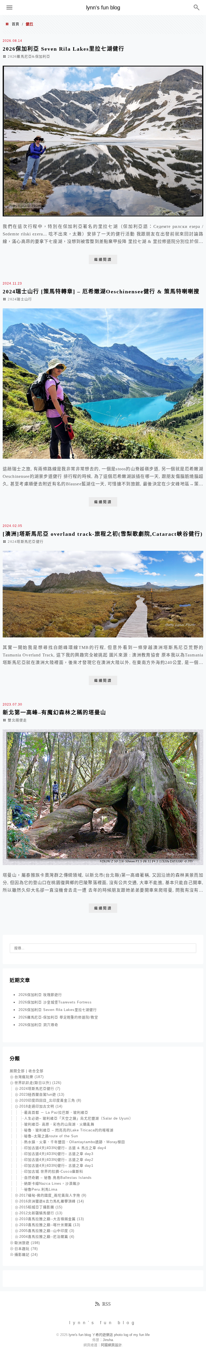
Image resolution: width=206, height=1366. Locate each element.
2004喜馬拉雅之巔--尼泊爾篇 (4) (46, 1237)
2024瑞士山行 (20, 299)
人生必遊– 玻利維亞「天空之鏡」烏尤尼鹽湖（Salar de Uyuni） (78, 1118)
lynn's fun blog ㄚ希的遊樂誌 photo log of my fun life (109, 1335)
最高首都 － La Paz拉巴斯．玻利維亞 (56, 1112)
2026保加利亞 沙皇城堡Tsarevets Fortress (55, 1002)
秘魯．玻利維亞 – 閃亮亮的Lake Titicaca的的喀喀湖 (68, 1130)
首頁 (15, 24)
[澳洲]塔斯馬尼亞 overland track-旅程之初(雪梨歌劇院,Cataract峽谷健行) (103, 534)
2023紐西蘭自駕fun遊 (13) (41, 1094)
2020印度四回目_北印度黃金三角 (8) (50, 1100)
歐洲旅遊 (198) (27, 1243)
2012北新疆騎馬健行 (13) (40, 1213)
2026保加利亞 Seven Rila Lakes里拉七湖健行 (63, 49)
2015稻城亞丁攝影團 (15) (40, 1207)
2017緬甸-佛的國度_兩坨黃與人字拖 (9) (52, 1195)
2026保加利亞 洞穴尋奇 (38, 1025)
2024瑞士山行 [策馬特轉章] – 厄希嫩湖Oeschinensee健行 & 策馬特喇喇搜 (101, 291)
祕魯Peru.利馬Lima (40, 1189)
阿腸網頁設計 (111, 1345)
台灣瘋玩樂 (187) (29, 1077)
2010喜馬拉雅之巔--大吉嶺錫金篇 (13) (51, 1219)
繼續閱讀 (103, 259)
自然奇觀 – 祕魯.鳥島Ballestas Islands (58, 1178)
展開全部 (17, 1071)
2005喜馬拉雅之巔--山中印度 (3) (46, 1231)
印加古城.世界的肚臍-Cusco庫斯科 (53, 1171)
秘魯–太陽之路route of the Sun (51, 1136)
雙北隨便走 (17, 720)
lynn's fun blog (103, 7)
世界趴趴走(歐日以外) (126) (37, 1083)
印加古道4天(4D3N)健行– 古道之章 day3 (58, 1154)
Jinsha (108, 1340)
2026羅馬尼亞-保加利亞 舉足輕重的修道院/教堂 (58, 1017)
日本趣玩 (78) (26, 1249)
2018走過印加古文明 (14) (40, 1106)
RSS (106, 1304)
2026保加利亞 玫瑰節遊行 (40, 995)
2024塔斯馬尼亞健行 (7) (39, 1089)
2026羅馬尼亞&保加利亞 (29, 56)
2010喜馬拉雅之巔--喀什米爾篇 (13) (49, 1225)
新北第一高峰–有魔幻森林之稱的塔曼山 (54, 712)
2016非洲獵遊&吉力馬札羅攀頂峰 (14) (51, 1201)
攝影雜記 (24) (26, 1255)
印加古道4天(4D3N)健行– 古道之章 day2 (58, 1160)
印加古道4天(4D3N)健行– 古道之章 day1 (58, 1166)
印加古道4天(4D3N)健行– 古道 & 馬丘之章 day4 (65, 1148)
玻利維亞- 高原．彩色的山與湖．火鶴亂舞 (59, 1124)
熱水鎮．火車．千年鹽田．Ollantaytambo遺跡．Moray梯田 (74, 1142)
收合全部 (35, 1071)
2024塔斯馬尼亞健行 (25, 542)
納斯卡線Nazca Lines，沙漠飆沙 (52, 1184)
